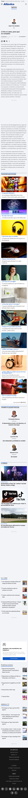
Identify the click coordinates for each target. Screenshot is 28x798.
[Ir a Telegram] (12, 792)
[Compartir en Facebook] (4, 41)
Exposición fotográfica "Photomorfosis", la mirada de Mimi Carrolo (10, 670)
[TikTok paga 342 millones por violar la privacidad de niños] (14, 495)
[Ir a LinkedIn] (14, 789)
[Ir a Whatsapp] (25, 789)
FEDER (14, 783)
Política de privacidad (14, 776)
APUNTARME (14, 658)
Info (14, 774)
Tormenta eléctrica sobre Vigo (12, 1)
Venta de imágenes (14, 759)
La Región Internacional (14, 768)
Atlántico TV (14, 754)
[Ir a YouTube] (17, 789)
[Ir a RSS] (16, 792)
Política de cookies (14, 778)
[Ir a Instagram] (10, 789)
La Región (14, 765)
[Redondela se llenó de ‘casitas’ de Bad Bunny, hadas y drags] (14, 473)
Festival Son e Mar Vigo (8, 689)
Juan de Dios (5, 696)
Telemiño (14, 770)
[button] (26, 4)
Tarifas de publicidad (14, 757)
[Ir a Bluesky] (21, 789)
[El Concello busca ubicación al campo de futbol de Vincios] (14, 515)
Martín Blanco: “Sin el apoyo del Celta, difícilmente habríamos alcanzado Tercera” (11, 716)
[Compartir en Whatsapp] (2, 41)
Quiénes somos (14, 752)
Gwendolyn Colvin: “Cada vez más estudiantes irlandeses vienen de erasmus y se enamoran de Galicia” (11, 730)
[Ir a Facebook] (2, 789)
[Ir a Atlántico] (8, 4)
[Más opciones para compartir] (9, 41)
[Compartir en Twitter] (7, 41)
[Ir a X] (14, 28)
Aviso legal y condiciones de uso (14, 781)
